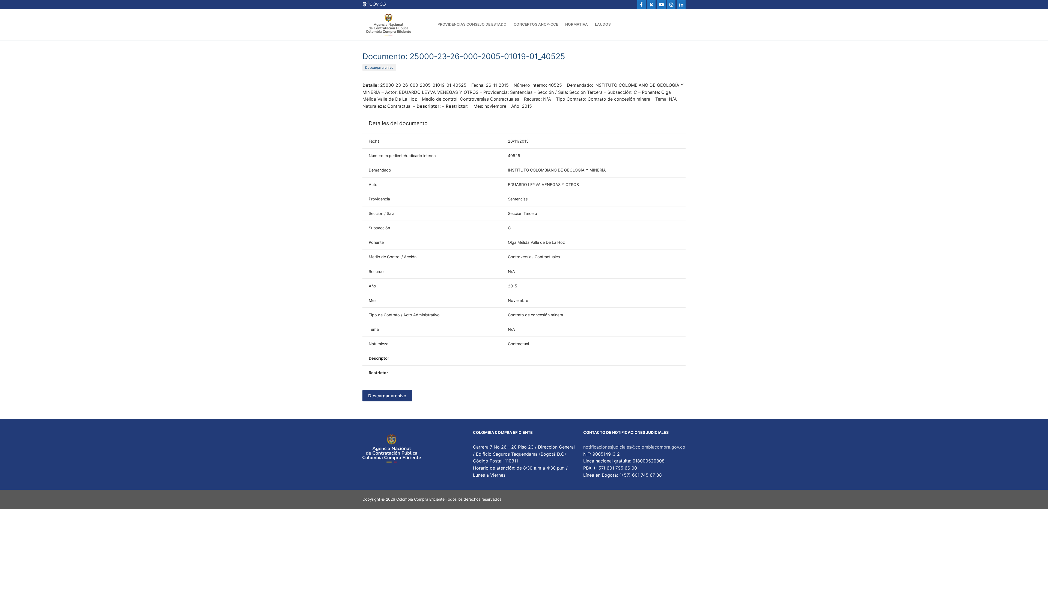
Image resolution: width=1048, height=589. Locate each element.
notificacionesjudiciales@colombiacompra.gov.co (634, 447)
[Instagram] (671, 4)
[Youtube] (661, 4)
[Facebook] (641, 4)
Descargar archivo (379, 67)
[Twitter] (651, 4)
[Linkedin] (681, 4)
